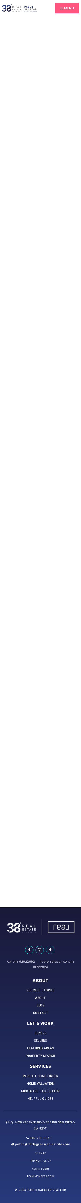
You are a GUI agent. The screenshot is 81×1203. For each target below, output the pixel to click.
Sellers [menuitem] (40, 1040)
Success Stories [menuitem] (40, 990)
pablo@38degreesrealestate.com (42, 1144)
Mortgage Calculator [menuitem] (40, 1091)
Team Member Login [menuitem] (40, 1176)
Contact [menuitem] (40, 1013)
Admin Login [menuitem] (40, 1168)
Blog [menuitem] (40, 1005)
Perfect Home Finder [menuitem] (40, 1076)
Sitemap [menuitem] (40, 1153)
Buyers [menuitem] (41, 1033)
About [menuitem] (40, 998)
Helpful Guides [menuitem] (40, 1098)
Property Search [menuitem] (40, 1056)
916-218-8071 (39, 1138)
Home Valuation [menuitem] (40, 1083)
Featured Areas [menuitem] (40, 1048)
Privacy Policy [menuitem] (40, 1160)
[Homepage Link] (19, 8)
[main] (40, 453)
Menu (68, 8)
